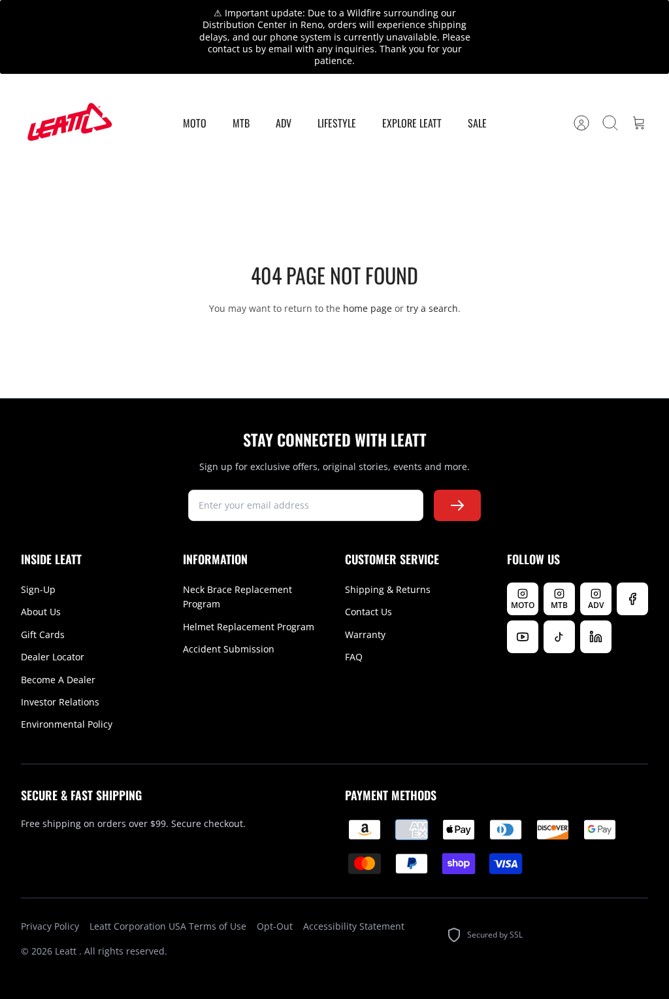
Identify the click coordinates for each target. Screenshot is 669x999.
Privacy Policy (50, 926)
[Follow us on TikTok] (559, 636)
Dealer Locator (52, 657)
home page (367, 308)
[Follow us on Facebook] (632, 599)
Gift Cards (43, 634)
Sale (477, 123)
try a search (432, 308)
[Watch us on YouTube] (522, 636)
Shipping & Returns (388, 589)
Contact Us (368, 611)
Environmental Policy (66, 724)
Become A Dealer (58, 679)
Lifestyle (337, 123)
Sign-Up (38, 589)
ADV (283, 123)
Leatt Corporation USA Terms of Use (168, 926)
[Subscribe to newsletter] (457, 505)
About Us (41, 611)
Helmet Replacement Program (248, 626)
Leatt (67, 951)
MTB (241, 123)
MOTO (194, 123)
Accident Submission (228, 649)
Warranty (365, 634)
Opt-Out (275, 926)
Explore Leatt (412, 123)
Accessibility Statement (353, 926)
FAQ (354, 657)
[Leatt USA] (68, 123)
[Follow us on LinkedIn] (596, 636)
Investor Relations (60, 702)
